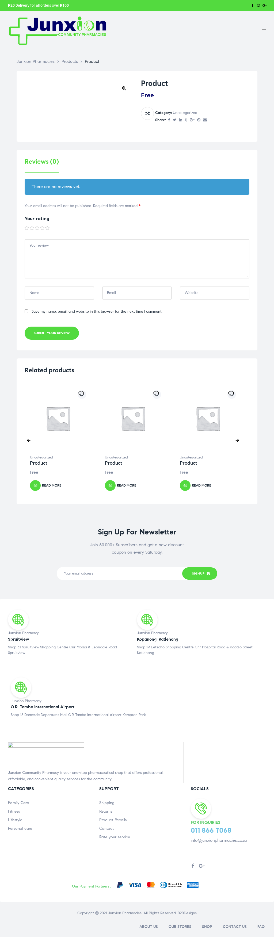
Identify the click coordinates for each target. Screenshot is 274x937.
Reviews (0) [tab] (42, 162)
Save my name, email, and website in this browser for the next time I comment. (97, 311)
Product (38, 463)
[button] (124, 88)
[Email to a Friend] (205, 120)
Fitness (14, 811)
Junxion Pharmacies (125, 913)
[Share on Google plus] (192, 120)
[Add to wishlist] (82, 394)
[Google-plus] (264, 5)
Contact (106, 828)
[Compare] (147, 113)
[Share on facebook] (169, 120)
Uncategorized (185, 112)
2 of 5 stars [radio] (32, 228)
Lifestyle (15, 819)
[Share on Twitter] (175, 120)
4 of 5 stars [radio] (42, 228)
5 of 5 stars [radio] (47, 228)
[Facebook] (252, 5)
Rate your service (114, 837)
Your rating (37, 218)
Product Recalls (113, 819)
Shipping (107, 802)
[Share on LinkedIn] (181, 120)
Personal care (20, 828)
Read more (51, 485)
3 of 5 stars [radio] (37, 228)
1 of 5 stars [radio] (27, 228)
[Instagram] (258, 5)
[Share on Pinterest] (199, 120)
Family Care (18, 802)
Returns (105, 811)
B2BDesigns (187, 913)
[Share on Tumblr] (186, 120)
